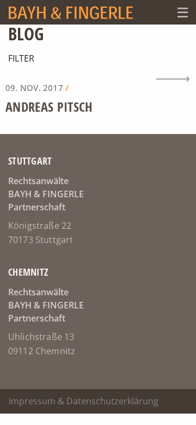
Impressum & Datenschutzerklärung (83, 401)
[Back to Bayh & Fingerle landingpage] (85, 12)
